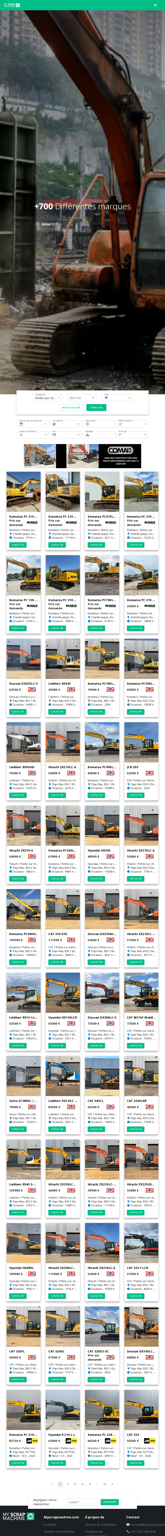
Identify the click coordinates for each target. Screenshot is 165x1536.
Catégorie (40, 394)
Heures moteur (27, 431)
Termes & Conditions (100, 1525)
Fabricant (90, 420)
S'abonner (109, 1501)
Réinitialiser (71, 407)
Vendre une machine (59, 1531)
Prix (54, 431)
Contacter (18, 544)
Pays (106, 394)
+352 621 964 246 (143, 1531)
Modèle (89, 431)
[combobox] (47, 398)
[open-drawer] (155, 5)
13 (104, 1484)
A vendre (50, 1525)
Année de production (30, 420)
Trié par (122, 431)
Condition (57, 420)
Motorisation (125, 420)
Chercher (96, 407)
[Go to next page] (112, 1484)
